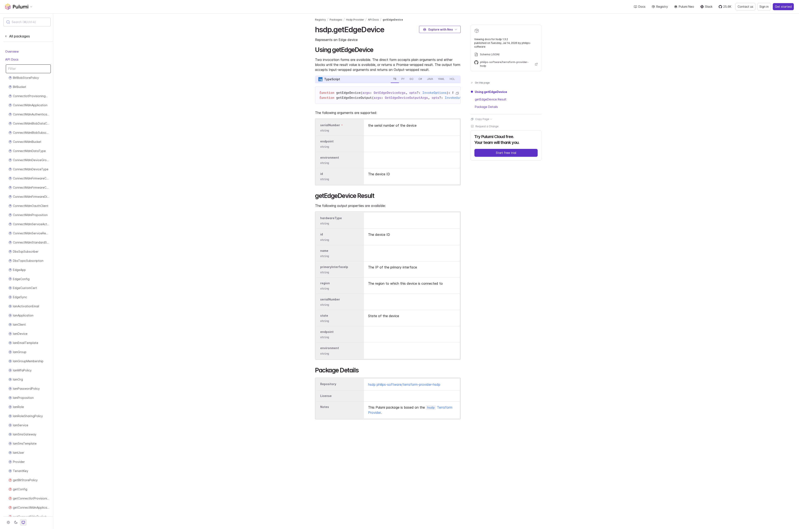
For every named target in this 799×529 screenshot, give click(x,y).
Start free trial (506, 152)
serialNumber (330, 125)
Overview (12, 51)
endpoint (327, 141)
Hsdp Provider (355, 19)
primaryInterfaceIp (334, 267)
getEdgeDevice (393, 19)
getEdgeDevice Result (490, 99)
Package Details (486, 107)
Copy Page (482, 119)
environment (329, 157)
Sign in (764, 6)
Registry (662, 6)
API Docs (12, 59)
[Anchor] (388, 29)
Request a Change (487, 126)
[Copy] (457, 93)
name (324, 250)
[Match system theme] (23, 522)
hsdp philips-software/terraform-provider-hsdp (404, 384)
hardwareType (331, 218)
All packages (19, 36)
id (321, 174)
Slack (708, 6)
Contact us (745, 6)
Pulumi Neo (686, 6)
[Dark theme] (15, 522)
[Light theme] (8, 522)
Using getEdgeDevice (491, 92)
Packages (336, 19)
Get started (783, 6)
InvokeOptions (434, 92)
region (325, 283)
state (324, 315)
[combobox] (27, 22)
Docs (641, 6)
